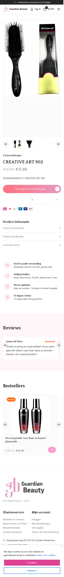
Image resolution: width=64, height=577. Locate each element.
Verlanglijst (37, 527)
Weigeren (32, 570)
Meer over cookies (46, 555)
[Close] (62, 546)
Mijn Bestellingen (41, 523)
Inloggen (36, 519)
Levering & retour (11, 245)
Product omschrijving (13, 228)
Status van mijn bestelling (45, 532)
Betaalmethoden (11, 527)
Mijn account (41, 512)
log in (38, 9)
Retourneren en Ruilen (15, 523)
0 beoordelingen (12, 155)
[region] (32, 561)
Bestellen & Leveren (13, 519)
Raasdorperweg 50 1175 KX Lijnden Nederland (31, 540)
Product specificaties (13, 236)
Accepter (32, 562)
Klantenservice (13, 512)
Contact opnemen (12, 532)
